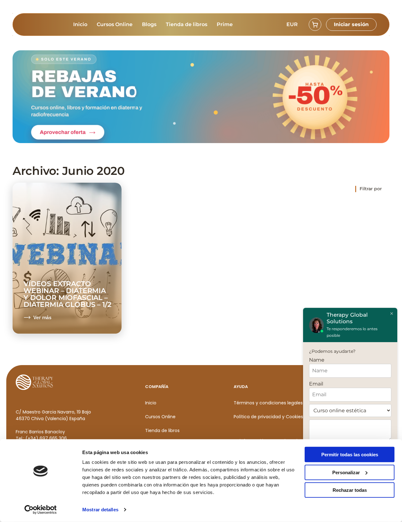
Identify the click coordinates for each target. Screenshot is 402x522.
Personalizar (346, 472)
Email (316, 384)
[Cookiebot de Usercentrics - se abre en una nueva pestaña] (40, 509)
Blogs (149, 24)
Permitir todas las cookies (349, 454)
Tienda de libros (186, 24)
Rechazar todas (350, 490)
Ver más (42, 317)
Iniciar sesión (351, 24)
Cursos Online (115, 24)
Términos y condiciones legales (268, 403)
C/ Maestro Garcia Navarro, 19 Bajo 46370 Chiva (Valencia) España (53, 415)
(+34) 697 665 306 (46, 438)
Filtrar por (371, 189)
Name (316, 360)
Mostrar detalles (100, 509)
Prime (225, 24)
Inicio (80, 24)
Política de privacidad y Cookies (268, 417)
